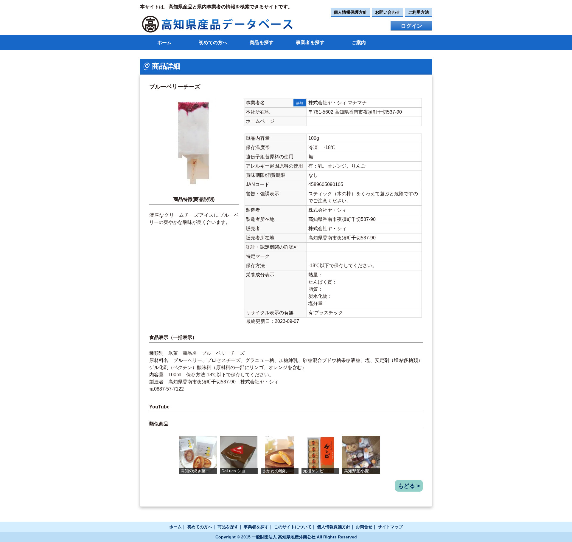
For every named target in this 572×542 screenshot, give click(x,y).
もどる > (409, 486)
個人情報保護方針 (350, 12)
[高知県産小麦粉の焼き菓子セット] (361, 455)
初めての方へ (213, 42)
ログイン (411, 26)
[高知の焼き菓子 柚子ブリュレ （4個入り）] (198, 455)
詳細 (299, 103)
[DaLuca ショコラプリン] (239, 455)
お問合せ (364, 526)
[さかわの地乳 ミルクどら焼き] (280, 455)
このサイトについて (293, 526)
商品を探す (261, 42)
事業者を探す (310, 42)
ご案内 (359, 42)
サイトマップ (390, 526)
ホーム (164, 42)
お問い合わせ (387, 12)
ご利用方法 (418, 12)
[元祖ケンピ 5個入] (320, 455)
